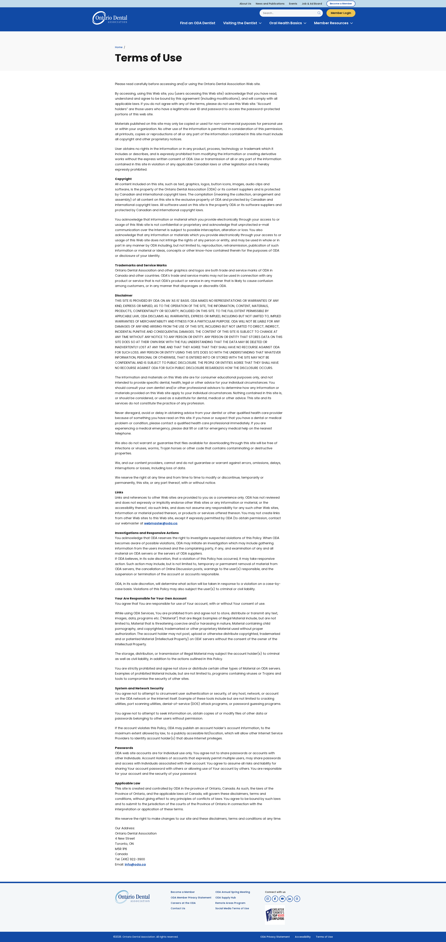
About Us (245, 3)
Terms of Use (324, 937)
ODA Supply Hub (225, 897)
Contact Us (178, 908)
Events (293, 3)
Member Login (341, 13)
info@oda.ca (135, 864)
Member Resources (331, 23)
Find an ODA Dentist (197, 23)
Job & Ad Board (312, 3)
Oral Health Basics (285, 23)
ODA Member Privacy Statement (191, 897)
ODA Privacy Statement (275, 937)
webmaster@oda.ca (160, 523)
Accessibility (303, 937)
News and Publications (270, 3)
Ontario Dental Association (138, 937)
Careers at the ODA (183, 903)
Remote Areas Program (230, 903)
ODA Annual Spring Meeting (232, 892)
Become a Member (341, 3)
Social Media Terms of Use (232, 908)
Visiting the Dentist (240, 23)
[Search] (319, 13)
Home (118, 47)
